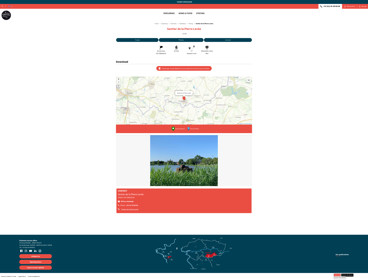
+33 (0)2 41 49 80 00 (331, 6)
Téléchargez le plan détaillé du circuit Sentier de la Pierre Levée (185, 68)
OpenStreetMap (248, 123)
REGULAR (337, 275)
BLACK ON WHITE (339, 278)
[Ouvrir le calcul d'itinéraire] (118, 86)
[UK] (10, 6)
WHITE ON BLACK (347, 275)
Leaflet (240, 123)
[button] (363, 6)
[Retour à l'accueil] (6, 15)
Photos (181, 40)
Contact (228, 40)
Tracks (137, 40)
